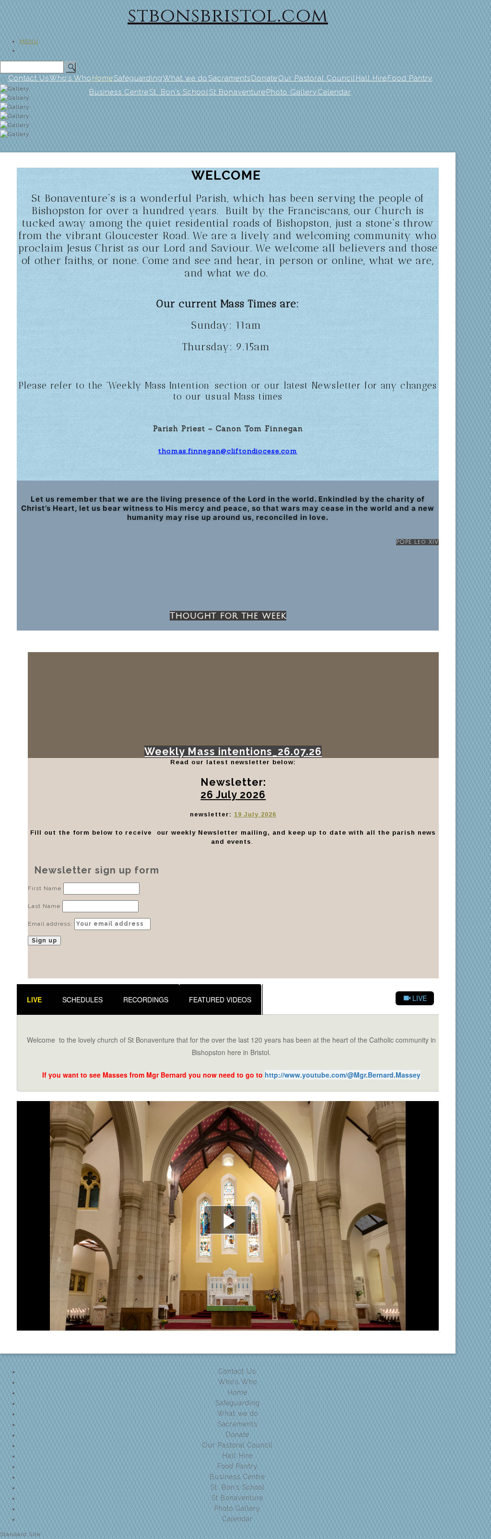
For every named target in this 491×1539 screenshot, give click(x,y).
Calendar (237, 1519)
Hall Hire (371, 78)
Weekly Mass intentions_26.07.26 (233, 752)
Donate (264, 78)
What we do (185, 78)
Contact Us (28, 78)
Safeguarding (138, 78)
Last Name (44, 906)
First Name (44, 888)
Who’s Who (70, 78)
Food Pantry (410, 78)
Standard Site (20, 1534)
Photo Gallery (237, 1508)
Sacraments (229, 78)
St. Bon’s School (237, 1487)
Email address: (51, 923)
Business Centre (237, 1477)
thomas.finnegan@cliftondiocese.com (227, 451)
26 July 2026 (233, 795)
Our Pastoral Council (316, 78)
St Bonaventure (237, 1498)
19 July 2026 (255, 814)
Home (102, 78)
